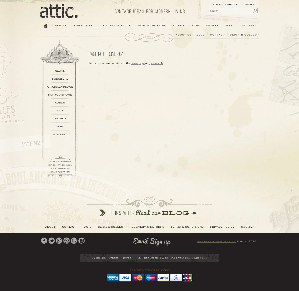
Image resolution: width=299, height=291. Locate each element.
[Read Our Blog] (149, 206)
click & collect (244, 34)
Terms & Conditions (187, 226)
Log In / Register (225, 4)
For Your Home (60, 94)
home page (138, 63)
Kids (60, 110)
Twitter (51, 241)
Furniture (60, 78)
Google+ (59, 241)
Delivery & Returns (148, 226)
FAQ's (87, 226)
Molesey (249, 25)
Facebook (44, 241)
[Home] (59, 14)
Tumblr (74, 241)
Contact (217, 34)
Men (60, 126)
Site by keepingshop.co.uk (216, 241)
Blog (200, 34)
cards (60, 102)
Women (60, 118)
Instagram (81, 241)
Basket (250, 4)
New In (61, 25)
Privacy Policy (222, 226)
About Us (184, 34)
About (50, 226)
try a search (156, 63)
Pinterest (66, 241)
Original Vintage (60, 86)
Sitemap (247, 226)
